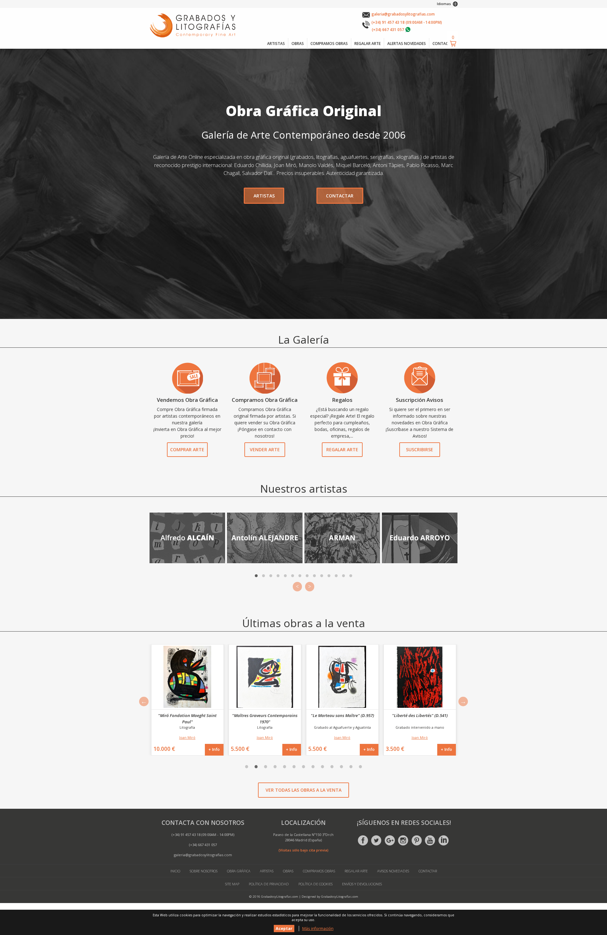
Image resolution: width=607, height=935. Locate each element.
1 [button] (246, 767)
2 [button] (256, 767)
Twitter (376, 840)
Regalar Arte (342, 449)
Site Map (232, 884)
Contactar (428, 871)
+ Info (214, 749)
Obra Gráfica (238, 871)
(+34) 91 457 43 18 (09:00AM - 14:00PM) (406, 22)
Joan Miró (187, 737)
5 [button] (284, 767)
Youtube (430, 840)
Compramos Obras (319, 871)
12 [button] (351, 767)
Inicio (175, 871)
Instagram (403, 840)
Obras (288, 871)
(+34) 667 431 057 (388, 29)
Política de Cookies (315, 884)
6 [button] (294, 767)
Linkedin (443, 840)
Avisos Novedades (393, 871)
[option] (187, 700)
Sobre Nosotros (204, 871)
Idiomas (444, 3)
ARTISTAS (276, 43)
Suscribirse (419, 449)
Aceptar (284, 928)
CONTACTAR (443, 43)
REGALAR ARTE (367, 43)
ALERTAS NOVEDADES (406, 43)
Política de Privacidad (269, 884)
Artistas (266, 871)
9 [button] (322, 767)
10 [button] (332, 767)
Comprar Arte (187, 449)
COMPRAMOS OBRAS (329, 43)
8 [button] (313, 767)
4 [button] (275, 767)
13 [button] (360, 767)
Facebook (363, 840)
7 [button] (303, 767)
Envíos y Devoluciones (362, 884)
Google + (390, 840)
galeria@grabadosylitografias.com (403, 13)
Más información (318, 928)
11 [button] (341, 767)
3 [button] (265, 767)
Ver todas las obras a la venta (303, 790)
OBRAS (297, 43)
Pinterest (417, 840)
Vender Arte (265, 449)
